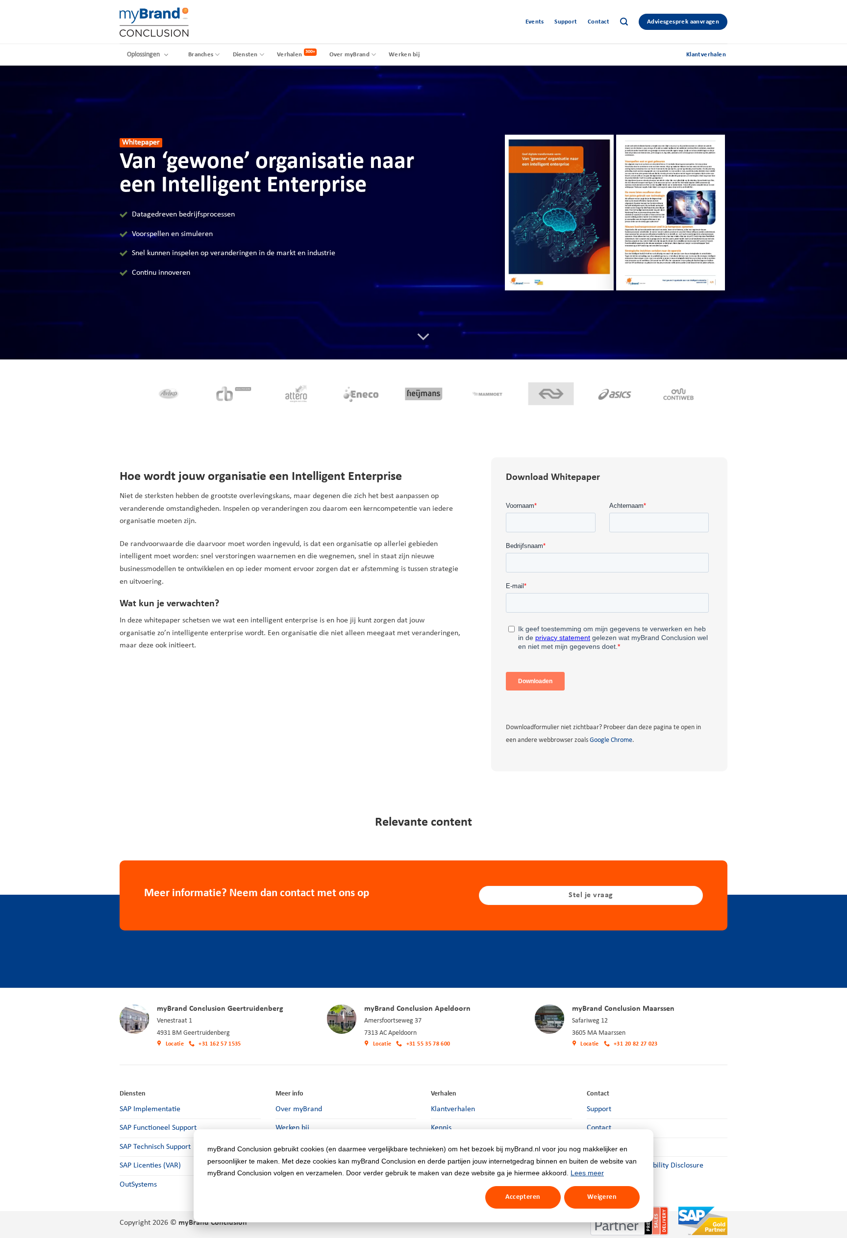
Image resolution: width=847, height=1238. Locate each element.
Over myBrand (349, 54)
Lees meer (587, 1173)
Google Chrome (611, 740)
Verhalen (289, 54)
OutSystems (138, 1185)
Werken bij (404, 54)
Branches (200, 54)
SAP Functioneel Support (158, 1128)
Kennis (441, 1128)
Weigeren (602, 1197)
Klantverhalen (453, 1109)
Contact (598, 22)
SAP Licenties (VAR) (150, 1165)
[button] (624, 21)
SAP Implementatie (150, 1109)
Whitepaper (141, 142)
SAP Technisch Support (155, 1147)
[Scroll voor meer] (423, 337)
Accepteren (522, 1197)
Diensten (245, 54)
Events (534, 22)
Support (565, 22)
